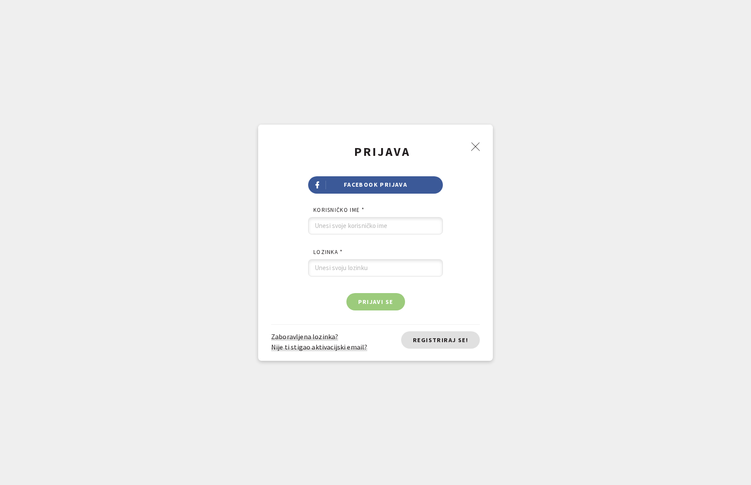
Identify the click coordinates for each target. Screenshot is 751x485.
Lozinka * (328, 252)
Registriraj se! (440, 340)
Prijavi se (375, 302)
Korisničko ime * (339, 210)
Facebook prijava (375, 184)
